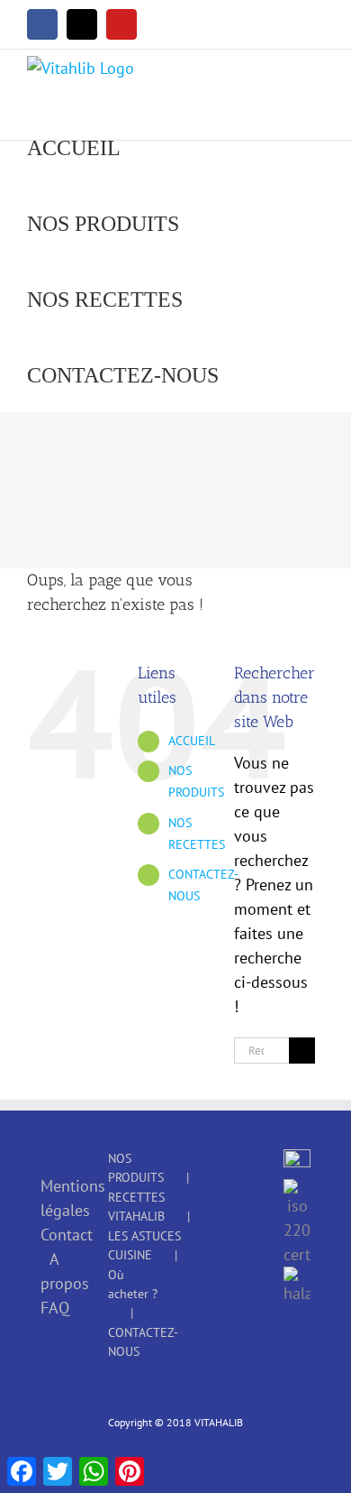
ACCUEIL (191, 741)
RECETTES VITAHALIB (136, 1206)
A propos (54, 1271)
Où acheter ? (133, 1284)
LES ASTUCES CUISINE (144, 1245)
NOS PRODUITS (136, 1167)
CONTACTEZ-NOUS (143, 1341)
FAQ (54, 1307)
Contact (54, 1234)
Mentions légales (54, 1198)
